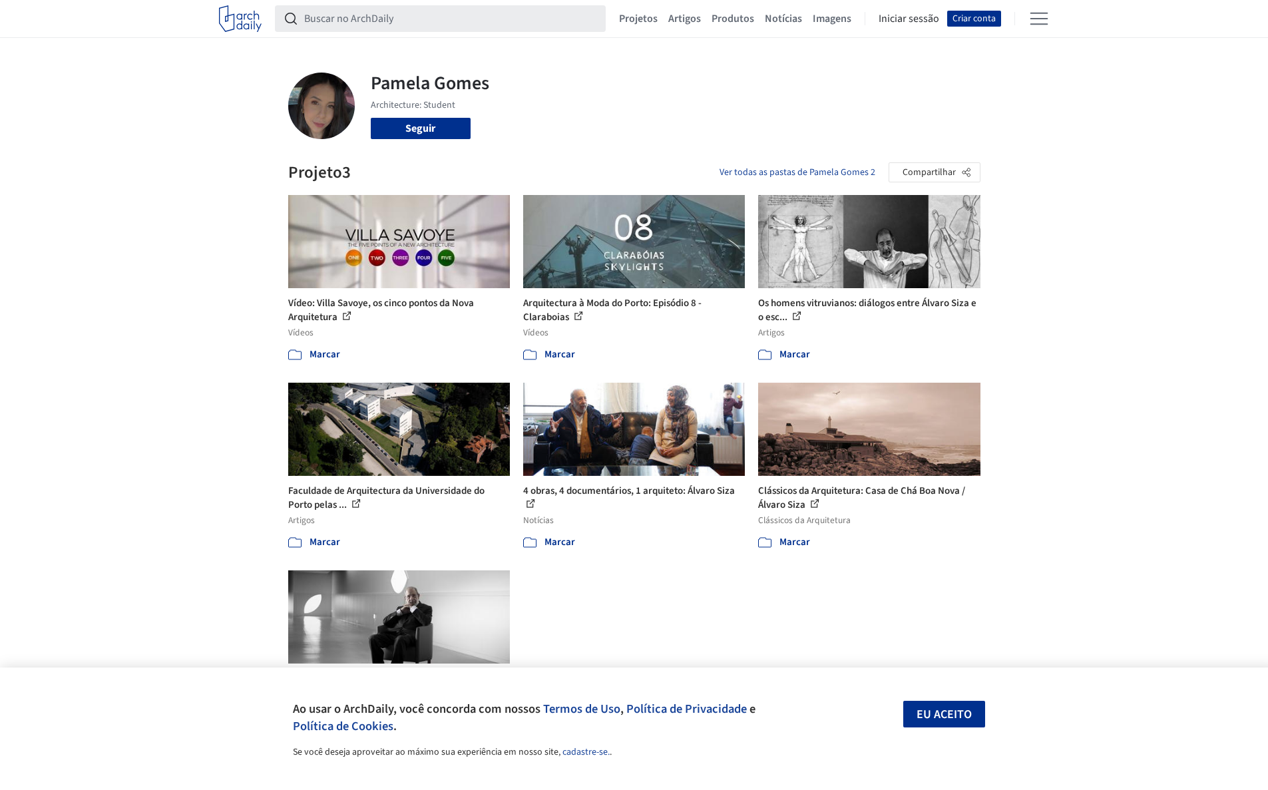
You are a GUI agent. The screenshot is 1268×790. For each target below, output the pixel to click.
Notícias (783, 18)
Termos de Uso (581, 708)
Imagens (832, 18)
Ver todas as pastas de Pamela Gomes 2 (797, 172)
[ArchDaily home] (240, 18)
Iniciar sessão (909, 18)
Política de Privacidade (686, 708)
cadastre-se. (586, 752)
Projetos (638, 18)
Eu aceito (944, 714)
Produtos (733, 18)
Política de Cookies (343, 726)
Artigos (684, 18)
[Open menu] (1039, 18)
